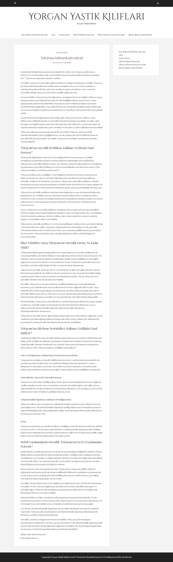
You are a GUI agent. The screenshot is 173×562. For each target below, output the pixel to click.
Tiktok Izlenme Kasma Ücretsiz (111, 35)
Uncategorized (61, 52)
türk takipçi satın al (29, 538)
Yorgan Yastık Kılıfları (86, 18)
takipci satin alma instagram (33, 534)
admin (68, 63)
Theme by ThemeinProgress (89, 557)
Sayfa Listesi (64, 35)
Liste (53, 35)
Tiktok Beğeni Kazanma (83, 35)
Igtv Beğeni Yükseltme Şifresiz (34, 35)
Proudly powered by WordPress (117, 557)
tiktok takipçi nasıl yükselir (140, 35)
